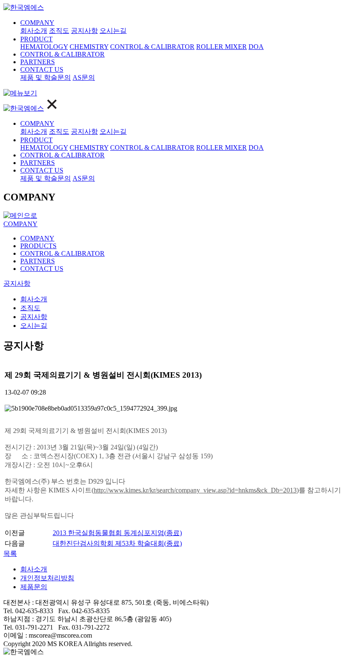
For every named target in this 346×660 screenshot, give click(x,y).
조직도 (59, 30)
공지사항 (84, 30)
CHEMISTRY (89, 46)
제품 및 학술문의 (45, 77)
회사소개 (33, 30)
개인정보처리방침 (47, 578)
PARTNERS (37, 61)
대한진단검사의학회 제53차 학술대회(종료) (117, 543)
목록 (10, 553)
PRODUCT (36, 39)
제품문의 (33, 586)
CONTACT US (41, 69)
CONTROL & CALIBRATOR (152, 46)
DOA (256, 46)
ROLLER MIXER (221, 46)
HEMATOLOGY (44, 46)
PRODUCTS (38, 245)
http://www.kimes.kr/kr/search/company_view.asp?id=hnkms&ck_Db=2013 (195, 490)
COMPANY (37, 22)
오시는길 (113, 30)
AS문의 (84, 77)
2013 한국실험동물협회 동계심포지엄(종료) (117, 532)
